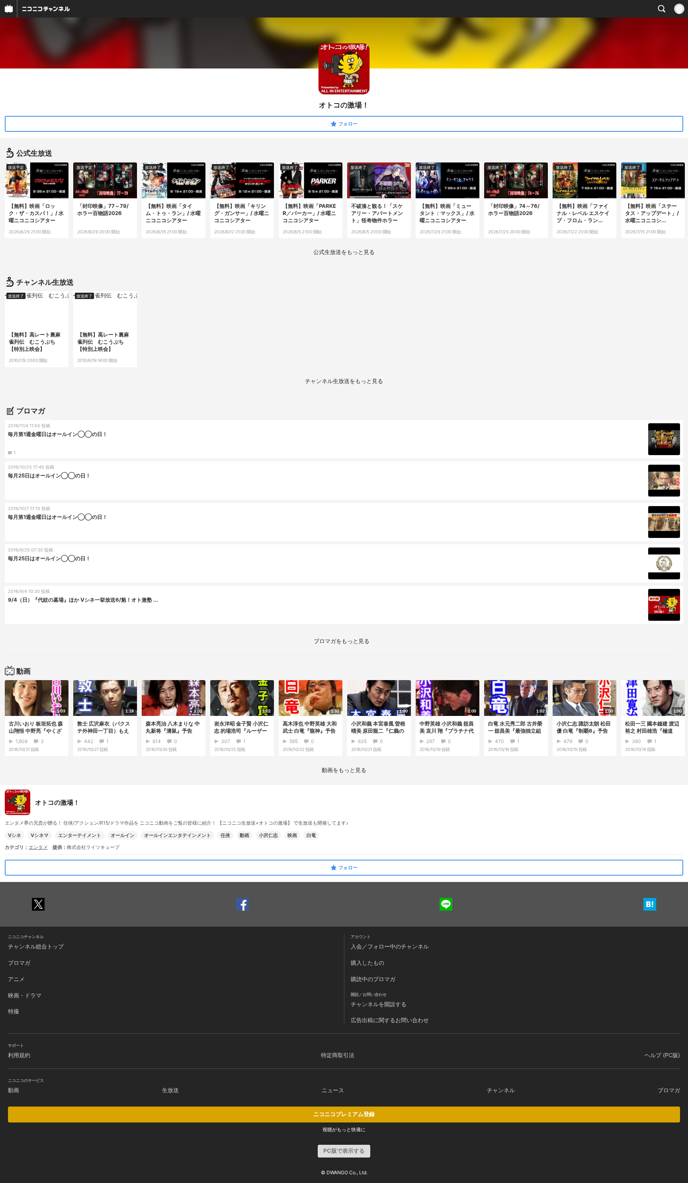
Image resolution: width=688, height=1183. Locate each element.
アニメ (16, 979)
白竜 (311, 835)
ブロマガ (19, 962)
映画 (292, 835)
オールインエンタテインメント (177, 835)
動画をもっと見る (344, 770)
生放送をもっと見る (344, 251)
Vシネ (14, 835)
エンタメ (38, 847)
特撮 (13, 1011)
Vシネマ (40, 835)
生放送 (170, 1090)
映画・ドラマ (24, 995)
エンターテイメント (79, 835)
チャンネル (501, 1090)
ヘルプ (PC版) (662, 1055)
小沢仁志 (268, 835)
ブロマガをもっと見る (341, 640)
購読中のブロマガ (373, 979)
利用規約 (19, 1055)
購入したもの (367, 962)
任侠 (225, 835)
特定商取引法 (337, 1055)
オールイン (123, 835)
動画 (244, 835)
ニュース (333, 1090)
